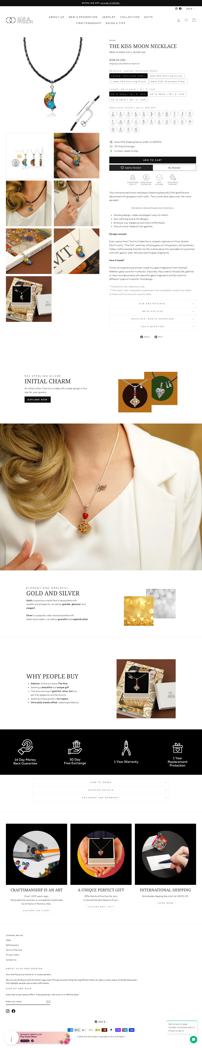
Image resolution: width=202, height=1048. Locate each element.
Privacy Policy (12, 954)
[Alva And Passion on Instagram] (7, 1011)
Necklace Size (152, 311)
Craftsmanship (88, 23)
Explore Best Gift (101, 907)
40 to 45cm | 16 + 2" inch (128, 94)
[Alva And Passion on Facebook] (13, 1011)
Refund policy (12, 945)
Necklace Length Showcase (152, 319)
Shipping (113, 63)
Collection (130, 17)
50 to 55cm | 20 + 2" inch (128, 99)
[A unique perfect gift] (101, 854)
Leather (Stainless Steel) (128, 76)
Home (112, 40)
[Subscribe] (48, 1002)
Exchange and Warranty (101, 797)
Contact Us (11, 959)
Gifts (148, 17)
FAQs (8, 940)
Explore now (38, 399)
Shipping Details (101, 790)
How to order (101, 782)
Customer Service (14, 935)
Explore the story (36, 910)
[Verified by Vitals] (32, 1040)
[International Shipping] (165, 854)
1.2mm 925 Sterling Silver (129, 81)
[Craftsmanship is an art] (36, 854)
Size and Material (152, 303)
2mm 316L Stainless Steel (168, 81)
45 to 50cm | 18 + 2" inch (167, 94)
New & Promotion (83, 17)
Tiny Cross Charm (28, 1036)
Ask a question (152, 326)
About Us (56, 17)
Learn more (165, 903)
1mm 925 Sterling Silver (166, 76)
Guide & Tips (116, 23)
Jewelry (109, 17)
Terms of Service (14, 950)
